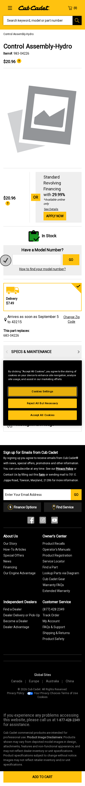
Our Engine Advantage (19, 573)
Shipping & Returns (56, 633)
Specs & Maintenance (31, 352)
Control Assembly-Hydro (18, 34)
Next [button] (78, 351)
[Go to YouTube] (54, 521)
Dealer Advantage (16, 627)
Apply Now (54, 216)
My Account (51, 621)
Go (71, 260)
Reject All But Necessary (42, 403)
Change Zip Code (71, 319)
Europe (34, 681)
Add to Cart (42, 777)
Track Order (51, 615)
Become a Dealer (15, 621)
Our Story (10, 543)
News (7, 561)
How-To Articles (14, 549)
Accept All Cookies (42, 415)
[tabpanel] (42, 118)
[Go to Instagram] (42, 521)
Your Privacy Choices (47, 693)
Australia (52, 681)
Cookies (42, 697)
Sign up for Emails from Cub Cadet (41, 466)
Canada (16, 681)
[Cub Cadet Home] (34, 8)
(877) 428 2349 (53, 609)
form (42, 474)
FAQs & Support (54, 627)
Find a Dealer (12, 609)
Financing (10, 567)
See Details (51, 209)
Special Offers (13, 555)
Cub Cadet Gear (54, 579)
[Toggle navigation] (10, 8)
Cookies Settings (42, 391)
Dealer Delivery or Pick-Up (21, 615)
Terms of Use (69, 693)
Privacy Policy (64, 468)
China (70, 681)
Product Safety (53, 639)
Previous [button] (7, 351)
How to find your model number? (42, 269)
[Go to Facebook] (30, 521)
